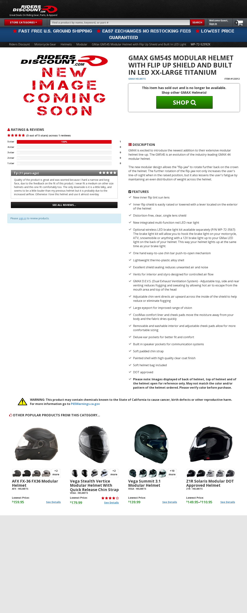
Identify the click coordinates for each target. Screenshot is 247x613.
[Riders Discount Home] (35, 9)
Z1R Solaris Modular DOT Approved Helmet (210, 483)
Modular (81, 44)
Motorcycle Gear (45, 44)
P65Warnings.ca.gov (85, 404)
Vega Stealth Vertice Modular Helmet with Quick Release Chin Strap (94, 485)
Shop (182, 102)
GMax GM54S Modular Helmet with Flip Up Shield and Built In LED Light (139, 44)
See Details (53, 502)
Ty (16, 173)
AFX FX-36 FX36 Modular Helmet (35, 483)
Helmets (66, 44)
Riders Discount (19, 44)
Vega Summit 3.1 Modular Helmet (144, 483)
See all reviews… (64, 205)
